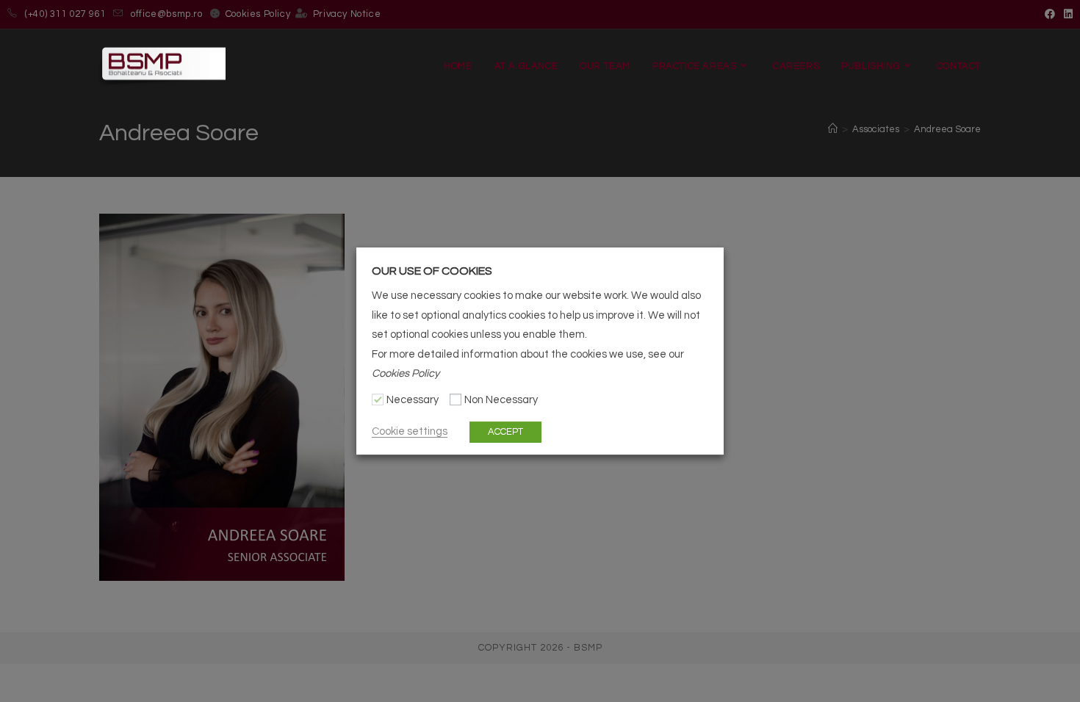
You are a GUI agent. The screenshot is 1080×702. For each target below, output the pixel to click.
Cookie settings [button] (409, 431)
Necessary (412, 400)
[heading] (540, 271)
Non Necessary (501, 400)
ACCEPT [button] (505, 432)
